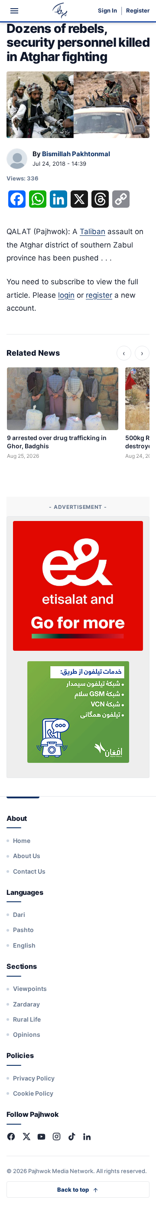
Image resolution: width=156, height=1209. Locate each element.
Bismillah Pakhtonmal (76, 154)
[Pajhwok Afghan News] (60, 10)
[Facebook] (11, 1136)
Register (138, 10)
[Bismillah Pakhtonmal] (17, 159)
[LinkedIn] (86, 1136)
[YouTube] (41, 1136)
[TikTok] (71, 1136)
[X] (26, 1136)
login (66, 295)
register (99, 295)
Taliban (92, 231)
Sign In (107, 10)
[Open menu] (14, 11)
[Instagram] (56, 1136)
